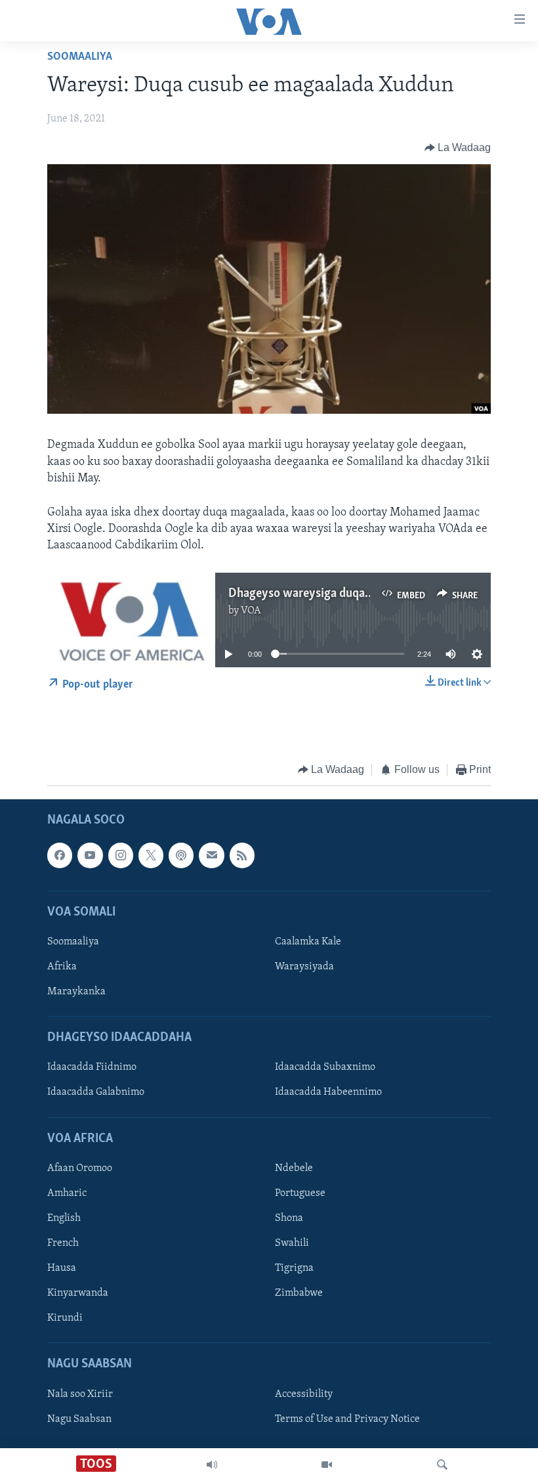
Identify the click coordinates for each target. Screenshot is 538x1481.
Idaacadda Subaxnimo (325, 1068)
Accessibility (304, 1394)
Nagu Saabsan (79, 1419)
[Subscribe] (211, 855)
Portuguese (300, 1193)
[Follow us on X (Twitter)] (150, 855)
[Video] (326, 1464)
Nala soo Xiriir (80, 1394)
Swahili (292, 1243)
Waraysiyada (304, 967)
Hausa (61, 1269)
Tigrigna (294, 1269)
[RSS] (242, 855)
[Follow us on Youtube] (89, 855)
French (63, 1243)
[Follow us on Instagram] (120, 855)
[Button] (457, 147)
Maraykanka (76, 992)
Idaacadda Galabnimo (95, 1093)
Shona (289, 1218)
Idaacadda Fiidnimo (91, 1068)
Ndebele (294, 1168)
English (64, 1218)
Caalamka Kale (308, 942)
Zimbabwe (299, 1294)
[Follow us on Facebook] (59, 855)
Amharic (67, 1193)
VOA (251, 611)
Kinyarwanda (77, 1294)
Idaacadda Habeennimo (328, 1093)
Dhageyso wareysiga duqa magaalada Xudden (346, 593)
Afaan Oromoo (79, 1168)
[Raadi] (442, 1464)
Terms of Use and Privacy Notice (347, 1419)
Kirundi (65, 1319)
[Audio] (212, 1464)
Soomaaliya (79, 57)
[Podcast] (181, 855)
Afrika (62, 967)
